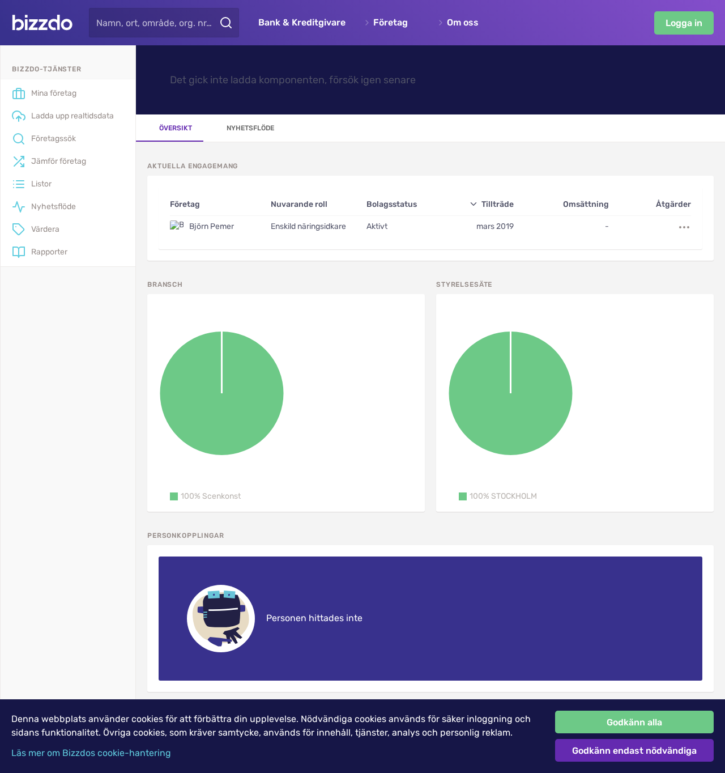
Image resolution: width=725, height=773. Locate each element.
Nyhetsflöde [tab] (250, 128)
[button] (205, 496)
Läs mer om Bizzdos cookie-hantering (91, 752)
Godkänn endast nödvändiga (634, 750)
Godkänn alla (634, 722)
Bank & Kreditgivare (302, 23)
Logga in (684, 23)
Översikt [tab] (175, 128)
